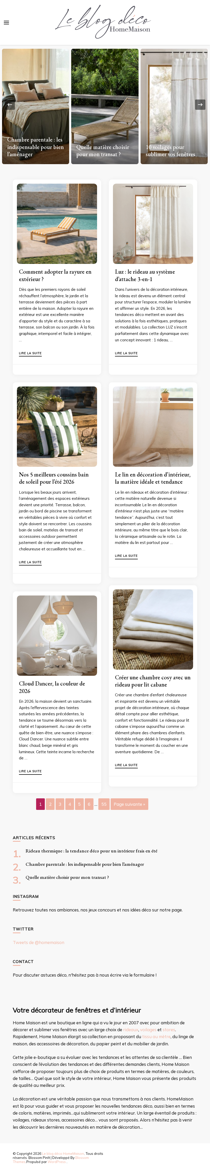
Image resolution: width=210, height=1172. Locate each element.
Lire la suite (30, 353)
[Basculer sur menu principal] (6, 22)
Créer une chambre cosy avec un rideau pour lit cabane (153, 680)
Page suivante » (129, 804)
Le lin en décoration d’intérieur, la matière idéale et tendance (153, 478)
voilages (148, 1029)
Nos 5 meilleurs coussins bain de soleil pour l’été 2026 (54, 478)
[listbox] (105, 104)
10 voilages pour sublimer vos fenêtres (170, 150)
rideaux (130, 1029)
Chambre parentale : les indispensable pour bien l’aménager (35, 147)
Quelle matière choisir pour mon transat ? (102, 150)
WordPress (57, 1162)
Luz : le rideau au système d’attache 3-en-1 (145, 275)
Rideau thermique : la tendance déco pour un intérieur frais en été (91, 851)
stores (169, 1029)
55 (104, 804)
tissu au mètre (156, 1036)
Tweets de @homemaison (38, 942)
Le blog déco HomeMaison (63, 1153)
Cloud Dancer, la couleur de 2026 (52, 687)
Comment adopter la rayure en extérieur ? (55, 275)
